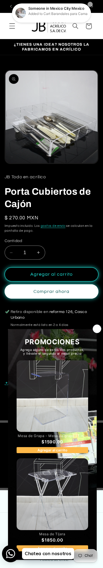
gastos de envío (53, 225)
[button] (12, 26)
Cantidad (13, 241)
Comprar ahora (51, 291)
